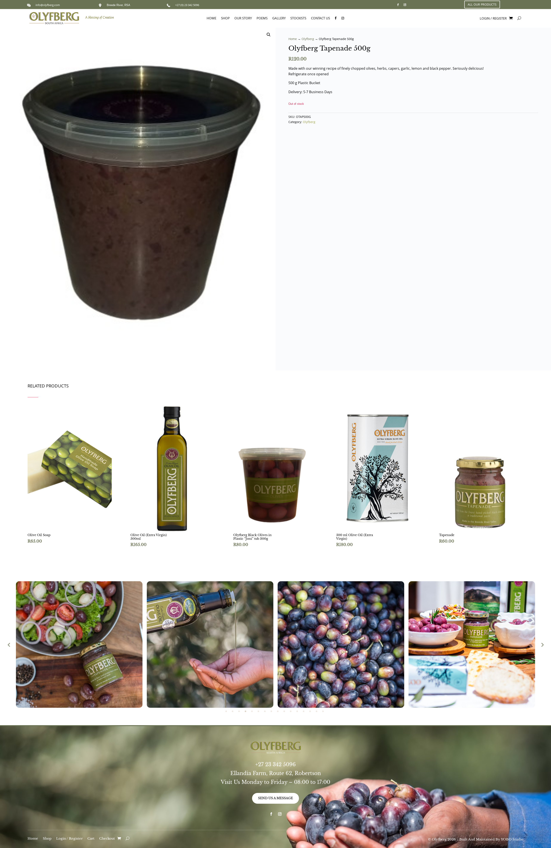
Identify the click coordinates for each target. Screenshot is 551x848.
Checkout (107, 838)
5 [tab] (252, 711)
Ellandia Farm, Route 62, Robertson (275, 773)
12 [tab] (297, 711)
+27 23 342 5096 (275, 765)
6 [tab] (258, 711)
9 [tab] (278, 711)
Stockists (298, 18)
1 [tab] (226, 711)
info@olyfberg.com (48, 5)
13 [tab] (303, 711)
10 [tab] (284, 711)
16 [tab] (323, 711)
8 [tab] (271, 711)
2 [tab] (232, 711)
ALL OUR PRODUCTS (482, 4)
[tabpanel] (79, 644)
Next (542, 644)
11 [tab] (290, 711)
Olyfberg (308, 39)
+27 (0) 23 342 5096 (187, 5)
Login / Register (69, 838)
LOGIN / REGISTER (493, 18)
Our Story (243, 18)
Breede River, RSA (118, 5)
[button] (268, 35)
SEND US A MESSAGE (275, 798)
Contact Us (320, 18)
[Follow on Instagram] (404, 4)
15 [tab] (316, 711)
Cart (90, 838)
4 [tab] (245, 711)
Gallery (279, 18)
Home (211, 18)
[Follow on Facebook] (398, 4)
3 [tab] (239, 711)
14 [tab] (310, 711)
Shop (225, 18)
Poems (262, 18)
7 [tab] (265, 711)
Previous (9, 644)
